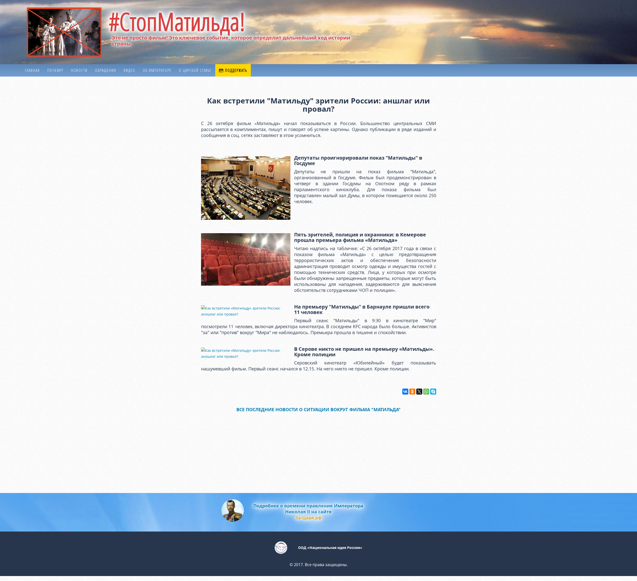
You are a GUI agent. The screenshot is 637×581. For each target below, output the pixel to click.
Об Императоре (157, 70)
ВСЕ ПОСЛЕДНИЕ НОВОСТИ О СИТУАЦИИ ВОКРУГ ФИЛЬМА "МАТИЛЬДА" (318, 409)
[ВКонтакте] (405, 392)
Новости (79, 70)
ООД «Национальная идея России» (330, 547)
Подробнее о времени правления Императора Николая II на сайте (308, 512)
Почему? (55, 70)
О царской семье (195, 70)
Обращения (105, 70)
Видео (129, 70)
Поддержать (235, 70)
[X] (419, 392)
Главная (32, 70)
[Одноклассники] (412, 392)
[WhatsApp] (426, 392)
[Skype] (433, 392)
